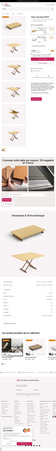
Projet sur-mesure (30, 418)
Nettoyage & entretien (31, 415)
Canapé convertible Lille (45, 409)
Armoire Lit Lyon (43, 426)
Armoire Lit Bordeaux (44, 424)
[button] (2, 4)
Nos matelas (16, 406)
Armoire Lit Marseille (44, 428)
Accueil (3, 13)
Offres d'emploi (17, 421)
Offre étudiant (17, 420)
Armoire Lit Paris (43, 423)
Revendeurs (16, 416)
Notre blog (16, 410)
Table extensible (4, 410)
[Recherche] (52, 8)
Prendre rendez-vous (31, 406)
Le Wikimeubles (17, 413)
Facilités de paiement (31, 411)
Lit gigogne (3, 411)
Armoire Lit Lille (43, 431)
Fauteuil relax (4, 413)
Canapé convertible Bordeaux (44, 407)
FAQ (15, 415)
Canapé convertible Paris (44, 404)
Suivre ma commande (18, 423)
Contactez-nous (30, 403)
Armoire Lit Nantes (43, 429)
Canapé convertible (5, 403)
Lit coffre (3, 408)
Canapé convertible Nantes (44, 419)
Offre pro (16, 418)
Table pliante (13, 14)
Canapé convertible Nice (45, 421)
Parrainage (29, 425)
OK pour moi (24, 443)
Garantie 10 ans (30, 410)
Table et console (7, 14)
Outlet (28, 423)
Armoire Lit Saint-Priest (44, 433)
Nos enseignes (17, 403)
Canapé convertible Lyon (45, 411)
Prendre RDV (7, 199)
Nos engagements (18, 411)
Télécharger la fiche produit (10, 323)
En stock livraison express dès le (41, 55)
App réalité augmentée (31, 421)
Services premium (30, 416)
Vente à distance (30, 405)
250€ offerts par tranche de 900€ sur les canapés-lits (28, 1)
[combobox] (28, 9)
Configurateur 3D (30, 420)
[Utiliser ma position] (45, 194)
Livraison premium (30, 408)
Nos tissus (16, 405)
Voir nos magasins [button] (9, 204)
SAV (28, 413)
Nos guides (16, 408)
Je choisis (9, 443)
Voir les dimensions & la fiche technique (39, 92)
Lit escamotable (4, 406)
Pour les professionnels (6, 416)
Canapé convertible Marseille (44, 416)
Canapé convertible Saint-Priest (44, 413)
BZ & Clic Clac (4, 405)
